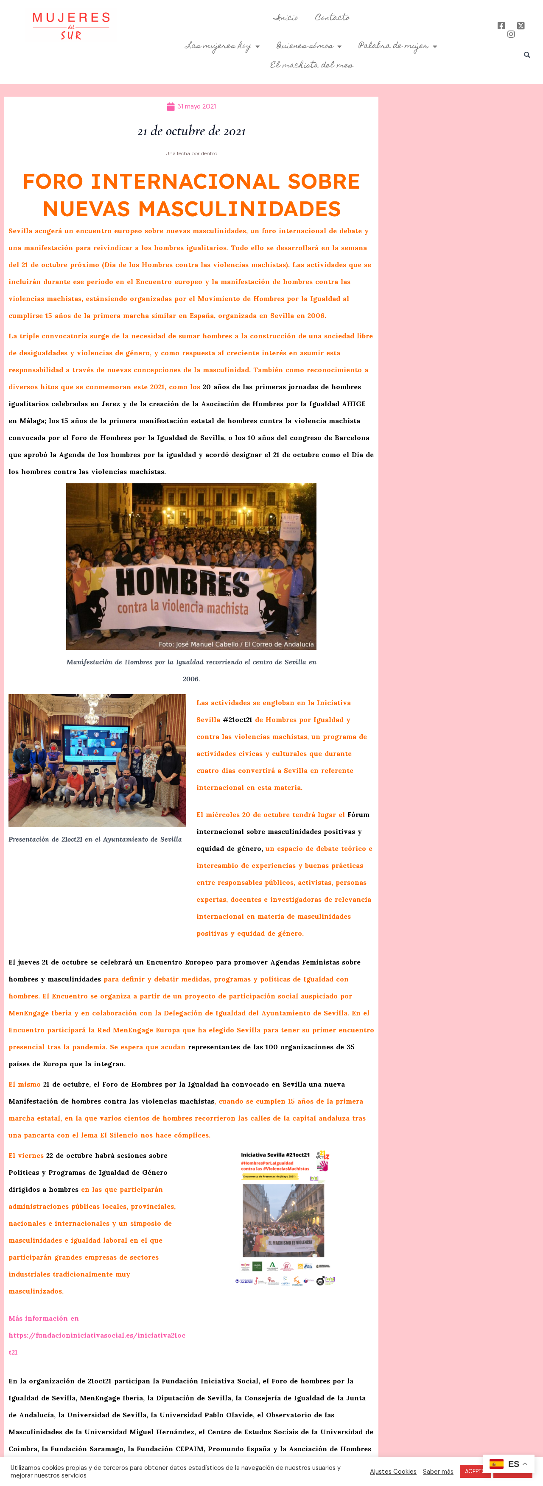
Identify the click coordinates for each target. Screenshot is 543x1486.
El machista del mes (312, 65)
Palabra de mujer (393, 46)
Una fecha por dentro (191, 153)
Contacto (333, 18)
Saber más (438, 1471)
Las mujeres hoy (218, 46)
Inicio (286, 18)
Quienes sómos (305, 46)
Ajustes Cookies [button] (393, 1471)
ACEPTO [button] (475, 1471)
